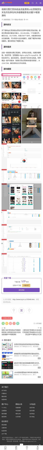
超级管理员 (7, 19)
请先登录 (21, 290)
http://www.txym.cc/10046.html (23, 299)
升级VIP (26, 285)
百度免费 (18, 407)
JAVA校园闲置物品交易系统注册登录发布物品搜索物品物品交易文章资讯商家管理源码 (27, 372)
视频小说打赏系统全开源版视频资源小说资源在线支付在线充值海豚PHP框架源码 (11, 332)
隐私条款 (4, 396)
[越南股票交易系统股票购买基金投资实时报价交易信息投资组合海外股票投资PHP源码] (7, 356)
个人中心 (4, 407)
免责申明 (4, 399)
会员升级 (32, 407)
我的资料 (4, 416)
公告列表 (18, 416)
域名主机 (18, 413)
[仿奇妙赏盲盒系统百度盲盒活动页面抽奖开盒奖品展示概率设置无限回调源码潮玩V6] (7, 346)
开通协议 (4, 393)
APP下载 (4, 434)
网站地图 (4, 425)
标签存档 (4, 431)
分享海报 (38, 323)
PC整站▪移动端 (18, 19)
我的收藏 (4, 413)
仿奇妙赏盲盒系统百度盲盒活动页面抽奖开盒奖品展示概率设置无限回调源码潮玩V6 (27, 344)
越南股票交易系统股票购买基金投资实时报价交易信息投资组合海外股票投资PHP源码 (27, 354)
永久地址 (32, 416)
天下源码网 (7, 3)
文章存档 (4, 428)
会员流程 (32, 410)
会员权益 (32, 413)
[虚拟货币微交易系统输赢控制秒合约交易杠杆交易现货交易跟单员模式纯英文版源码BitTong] (7, 365)
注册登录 (4, 410)
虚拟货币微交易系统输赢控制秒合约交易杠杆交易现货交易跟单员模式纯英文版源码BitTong (27, 363)
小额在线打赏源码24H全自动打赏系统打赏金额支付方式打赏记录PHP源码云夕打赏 (31, 332)
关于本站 (4, 390)
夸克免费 (18, 410)
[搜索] (33, 3)
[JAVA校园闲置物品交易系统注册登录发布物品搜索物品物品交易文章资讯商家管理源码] (7, 375)
